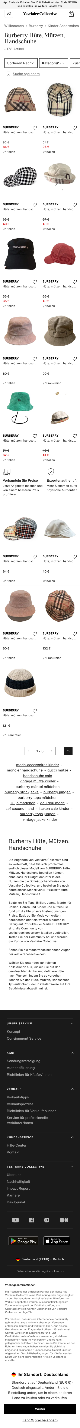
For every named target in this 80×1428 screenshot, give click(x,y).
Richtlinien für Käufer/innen (29, 1074)
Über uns (14, 1174)
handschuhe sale (37, 776)
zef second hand (20, 808)
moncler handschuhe (25, 770)
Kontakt (13, 1152)
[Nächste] (51, 751)
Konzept (13, 1031)
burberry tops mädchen (38, 797)
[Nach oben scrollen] (68, 751)
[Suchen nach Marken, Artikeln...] (8, 14)
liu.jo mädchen (22, 803)
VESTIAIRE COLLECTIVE (25, 1167)
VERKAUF (14, 1089)
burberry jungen (57, 792)
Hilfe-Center (16, 1145)
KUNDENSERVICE (20, 1137)
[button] (71, 14)
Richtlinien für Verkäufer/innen (31, 1110)
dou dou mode (52, 803)
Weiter (40, 1408)
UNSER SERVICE (19, 1023)
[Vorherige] (29, 751)
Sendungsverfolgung (23, 1060)
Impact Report (18, 1188)
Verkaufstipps (18, 1097)
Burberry (36, 25)
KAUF (11, 1053)
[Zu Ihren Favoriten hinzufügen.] (35, 127)
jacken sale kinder (54, 808)
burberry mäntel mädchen (38, 786)
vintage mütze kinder (37, 781)
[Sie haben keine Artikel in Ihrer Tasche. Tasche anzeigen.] (71, 14)
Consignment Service (24, 1038)
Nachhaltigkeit (18, 1181)
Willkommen (14, 25)
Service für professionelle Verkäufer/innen (27, 1120)
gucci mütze (58, 770)
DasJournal (16, 1202)
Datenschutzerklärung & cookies (38, 1271)
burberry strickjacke (21, 792)
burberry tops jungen (37, 814)
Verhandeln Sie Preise (20, 480)
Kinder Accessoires (63, 25)
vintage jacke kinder (40, 819)
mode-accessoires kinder (37, 765)
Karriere (13, 1195)
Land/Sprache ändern (40, 1420)
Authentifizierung (21, 1067)
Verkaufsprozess (20, 1103)
